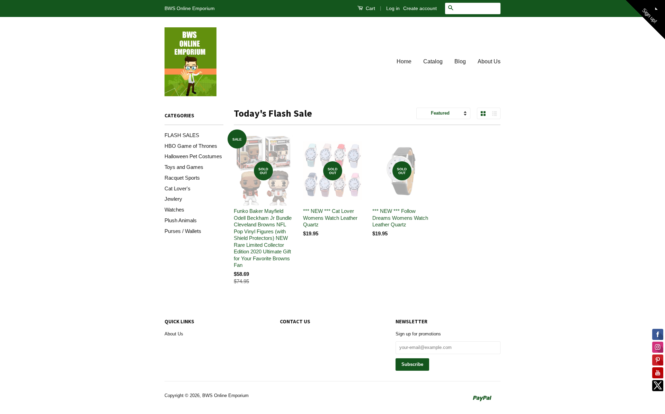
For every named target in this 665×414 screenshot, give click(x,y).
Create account (420, 8)
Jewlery (173, 199)
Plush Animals (181, 220)
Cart (369, 8)
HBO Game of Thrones (191, 146)
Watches (174, 210)
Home (404, 61)
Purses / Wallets (183, 231)
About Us (489, 61)
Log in (393, 8)
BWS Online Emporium (225, 395)
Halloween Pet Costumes (193, 156)
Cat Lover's (177, 188)
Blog (460, 61)
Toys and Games (184, 167)
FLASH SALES (182, 135)
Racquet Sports (182, 178)
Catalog (433, 61)
